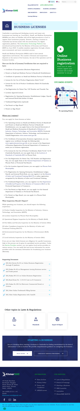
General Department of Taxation (38, 160)
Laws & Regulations (26, 24)
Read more (21, 353)
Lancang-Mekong (32, 16)
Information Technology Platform (31, 44)
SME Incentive (61, 388)
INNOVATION (43, 12)
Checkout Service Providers (49, 353)
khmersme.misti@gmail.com (11, 395)
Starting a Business (63, 385)
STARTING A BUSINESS (49, 8)
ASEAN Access (42, 390)
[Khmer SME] (10, 10)
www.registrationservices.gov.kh (16, 143)
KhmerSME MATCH (33, 5)
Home (16, 24)
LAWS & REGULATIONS (46, 5)
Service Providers (10, 245)
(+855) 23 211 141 (11, 391)
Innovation (60, 391)
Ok (4, 408)
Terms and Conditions (40, 386)
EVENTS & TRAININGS (34, 8)
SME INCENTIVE (32, 12)
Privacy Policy (41, 382)
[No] (78, 407)
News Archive (41, 379)
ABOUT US (53, 12)
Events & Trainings (63, 382)
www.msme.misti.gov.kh (28, 135)
